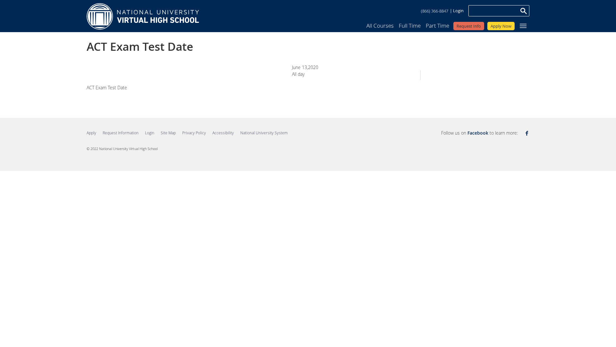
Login (458, 10)
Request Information (121, 132)
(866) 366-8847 (434, 11)
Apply (91, 132)
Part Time (437, 25)
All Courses (380, 25)
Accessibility (223, 132)
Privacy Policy (194, 132)
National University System (264, 132)
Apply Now (501, 26)
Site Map (168, 132)
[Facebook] (526, 133)
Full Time (410, 25)
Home (143, 16)
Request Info (469, 26)
